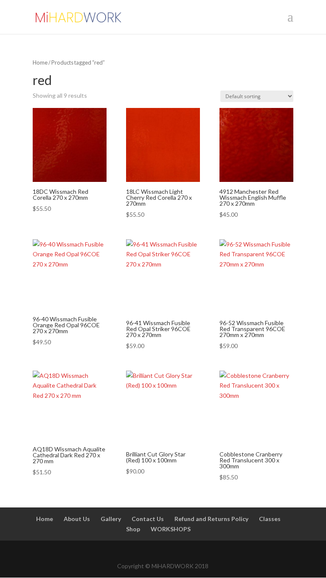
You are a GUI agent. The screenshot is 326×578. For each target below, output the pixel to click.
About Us (77, 518)
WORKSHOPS (171, 529)
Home (40, 62)
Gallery (111, 518)
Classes (270, 518)
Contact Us (148, 518)
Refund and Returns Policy (211, 518)
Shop (133, 529)
